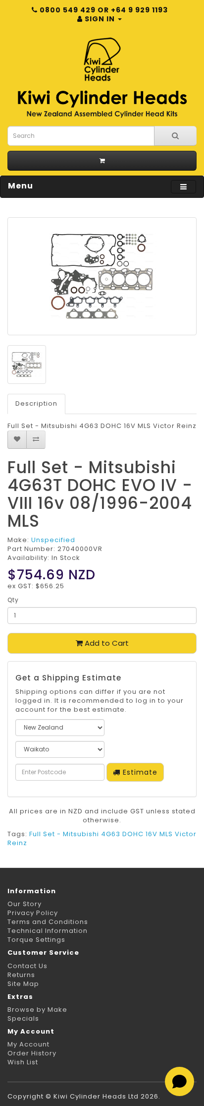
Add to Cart (106, 643)
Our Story (24, 904)
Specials (23, 1018)
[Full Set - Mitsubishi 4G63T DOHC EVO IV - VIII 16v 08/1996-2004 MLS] (102, 276)
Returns (21, 975)
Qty (13, 600)
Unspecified (53, 540)
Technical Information (47, 930)
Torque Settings (36, 939)
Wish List (22, 1062)
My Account (28, 1044)
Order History (31, 1053)
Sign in (100, 19)
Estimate (138, 772)
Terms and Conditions (47, 921)
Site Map (23, 983)
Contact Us (27, 966)
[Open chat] (179, 1081)
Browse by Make (37, 1009)
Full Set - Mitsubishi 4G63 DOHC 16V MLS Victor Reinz (102, 838)
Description (36, 403)
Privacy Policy (32, 913)
